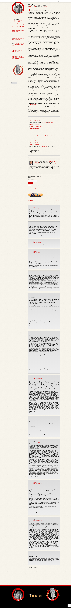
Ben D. (34, 207)
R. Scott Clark (32, 6)
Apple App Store (44, 122)
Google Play (50, 122)
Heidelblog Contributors (34, 144)
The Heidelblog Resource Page (36, 126)
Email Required (31, 179)
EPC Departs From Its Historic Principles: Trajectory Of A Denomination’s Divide (17, 48)
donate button (44, 146)
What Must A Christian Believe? (36, 142)
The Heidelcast (43, 1)
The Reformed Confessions (35, 132)
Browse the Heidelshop (34, 124)
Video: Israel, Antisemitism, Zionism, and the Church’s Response (18, 53)
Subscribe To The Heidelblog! (35, 120)
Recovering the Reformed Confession (37, 188)
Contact (35, 1)
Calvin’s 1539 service (32, 104)
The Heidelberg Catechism (35, 133)
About (29, 1)
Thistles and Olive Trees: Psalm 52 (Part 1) (18, 26)
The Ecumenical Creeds (34, 130)
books (38, 163)
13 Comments (45, 6)
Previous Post (30, 200)
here (30, 509)
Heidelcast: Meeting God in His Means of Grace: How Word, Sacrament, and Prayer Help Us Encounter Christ (18, 24)
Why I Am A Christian (34, 140)
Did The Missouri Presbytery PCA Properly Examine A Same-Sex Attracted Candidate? (18, 44)
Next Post (58, 200)
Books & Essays (52, 1)
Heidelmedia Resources (34, 128)
